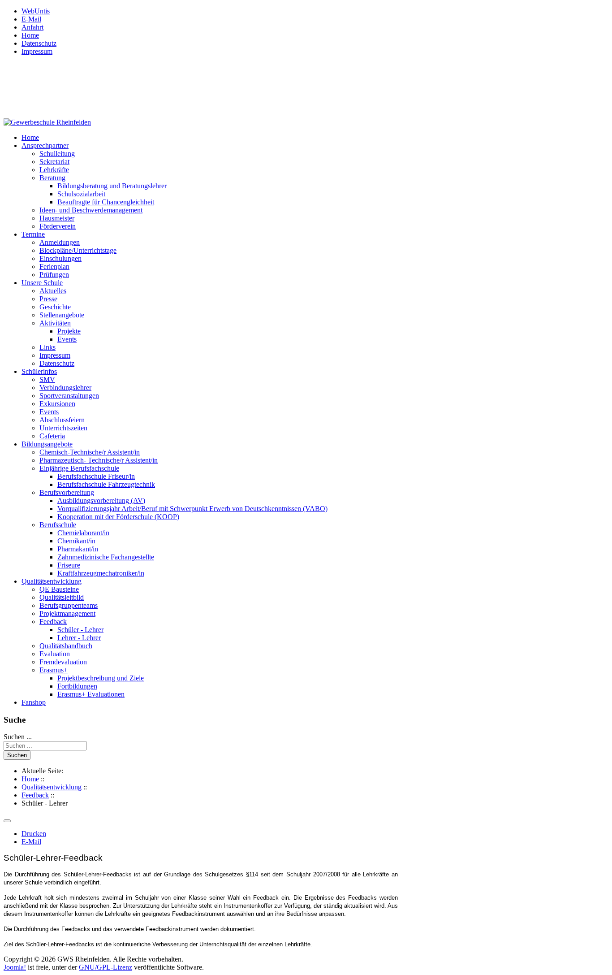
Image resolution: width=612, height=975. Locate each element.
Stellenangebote (61, 315)
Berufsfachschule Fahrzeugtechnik (106, 484)
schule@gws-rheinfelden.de (57, 107)
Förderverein (57, 226)
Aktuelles (52, 291)
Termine (33, 234)
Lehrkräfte (54, 169)
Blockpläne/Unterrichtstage (77, 250)
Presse (48, 299)
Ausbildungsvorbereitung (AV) (101, 500)
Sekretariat (54, 161)
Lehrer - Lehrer (79, 637)
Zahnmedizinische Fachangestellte (105, 557)
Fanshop (34, 702)
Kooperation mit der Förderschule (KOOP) (118, 516)
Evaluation (54, 654)
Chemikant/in (76, 541)
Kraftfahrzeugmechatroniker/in (100, 573)
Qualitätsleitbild (61, 597)
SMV (47, 379)
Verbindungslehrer (65, 387)
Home (30, 35)
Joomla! (15, 967)
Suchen (17, 755)
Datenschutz (39, 43)
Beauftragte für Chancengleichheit (105, 202)
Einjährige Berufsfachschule (79, 468)
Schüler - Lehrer (80, 629)
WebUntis (36, 11)
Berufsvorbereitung (66, 492)
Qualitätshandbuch (65, 646)
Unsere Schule (42, 282)
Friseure (68, 565)
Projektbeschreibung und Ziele (100, 678)
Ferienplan (54, 266)
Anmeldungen (59, 242)
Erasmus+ (53, 670)
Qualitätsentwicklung (52, 581)
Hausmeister (56, 218)
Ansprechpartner (45, 145)
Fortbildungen (77, 686)
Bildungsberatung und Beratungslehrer (112, 186)
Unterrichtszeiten (63, 428)
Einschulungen (60, 258)
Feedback (53, 621)
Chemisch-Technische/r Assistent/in (89, 452)
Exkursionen (57, 403)
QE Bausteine (59, 589)
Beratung (52, 178)
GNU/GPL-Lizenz (105, 967)
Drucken (34, 833)
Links (47, 347)
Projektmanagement (67, 613)
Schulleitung (57, 153)
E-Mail (31, 19)
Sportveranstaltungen (69, 395)
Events (67, 339)
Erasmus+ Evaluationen (91, 694)
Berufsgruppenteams (68, 605)
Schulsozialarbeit (81, 194)
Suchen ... (18, 737)
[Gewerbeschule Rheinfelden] (47, 122)
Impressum (37, 51)
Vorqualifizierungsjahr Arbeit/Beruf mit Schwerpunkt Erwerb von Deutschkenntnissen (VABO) (192, 508)
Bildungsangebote (47, 444)
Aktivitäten (55, 323)
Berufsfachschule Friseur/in (96, 476)
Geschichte (55, 307)
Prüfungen (54, 274)
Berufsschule (57, 525)
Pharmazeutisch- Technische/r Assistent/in (98, 460)
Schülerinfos (39, 371)
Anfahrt (32, 27)
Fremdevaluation (63, 662)
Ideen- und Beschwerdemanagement (90, 210)
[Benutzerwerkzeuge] (7, 820)
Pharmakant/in (77, 549)
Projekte (69, 331)
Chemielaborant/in (83, 533)
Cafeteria (52, 436)
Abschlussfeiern (62, 420)
